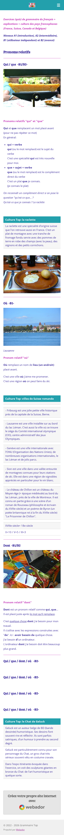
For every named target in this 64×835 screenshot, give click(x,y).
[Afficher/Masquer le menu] (58, 5)
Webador (20, 829)
